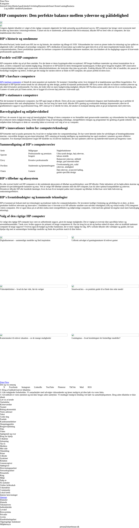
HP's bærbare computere (10, 82)
